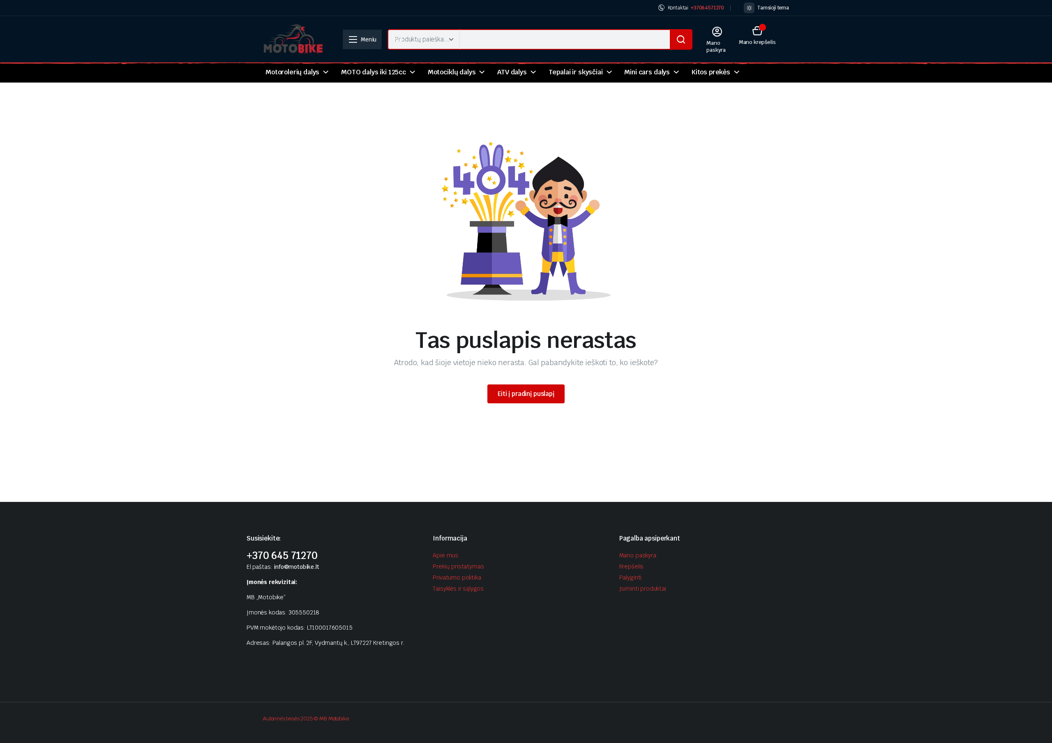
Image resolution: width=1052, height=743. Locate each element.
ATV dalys (512, 72)
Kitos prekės (711, 72)
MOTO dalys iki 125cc (373, 72)
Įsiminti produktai (642, 588)
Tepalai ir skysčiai (576, 72)
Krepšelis (631, 566)
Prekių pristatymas (458, 566)
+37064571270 (707, 8)
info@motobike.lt (296, 566)
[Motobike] (294, 39)
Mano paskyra (637, 555)
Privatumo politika (457, 577)
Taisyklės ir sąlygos (458, 588)
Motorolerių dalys (292, 72)
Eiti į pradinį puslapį (526, 394)
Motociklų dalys (452, 72)
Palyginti (630, 577)
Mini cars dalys (647, 72)
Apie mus (445, 555)
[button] (757, 35)
